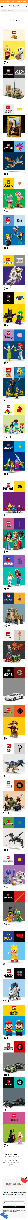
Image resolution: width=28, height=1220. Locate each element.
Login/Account (22, 1)
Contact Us (5, 1)
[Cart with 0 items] (26, 6)
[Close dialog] (26, 1178)
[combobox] (12, 10)
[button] (14, 47)
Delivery (12, 1)
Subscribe (14, 1207)
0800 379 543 (13, 1161)
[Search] (25, 10)
